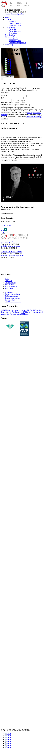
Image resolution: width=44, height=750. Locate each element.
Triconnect (8, 19)
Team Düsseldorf (15, 31)
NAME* (4, 96)
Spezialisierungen (15, 41)
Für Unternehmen (11, 37)
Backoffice (13, 33)
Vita (2, 230)
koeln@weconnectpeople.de (10, 246)
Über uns (12, 21)
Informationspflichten (12, 298)
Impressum (8, 292)
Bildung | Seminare (15, 25)
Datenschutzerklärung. (34, 117)
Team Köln (13, 29)
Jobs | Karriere (10, 35)
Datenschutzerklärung (12, 294)
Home (7, 17)
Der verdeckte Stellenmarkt (14, 310)
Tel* (2, 98)
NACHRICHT (6, 102)
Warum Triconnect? (16, 23)
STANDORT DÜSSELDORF (11, 252)
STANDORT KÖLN (8, 242)
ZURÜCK (4, 232)
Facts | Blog (9, 45)
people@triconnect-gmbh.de (14, 14)
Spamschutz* (5, 105)
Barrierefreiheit (10, 300)
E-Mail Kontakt (6, 225)
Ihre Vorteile (13, 39)
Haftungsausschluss (11, 296)
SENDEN (4, 119)
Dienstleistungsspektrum (17, 43)
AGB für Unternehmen (13, 302)
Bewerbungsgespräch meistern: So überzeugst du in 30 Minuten (22, 313)
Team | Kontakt (10, 27)
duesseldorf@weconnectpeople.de (12, 255)
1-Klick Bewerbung (7, 76)
